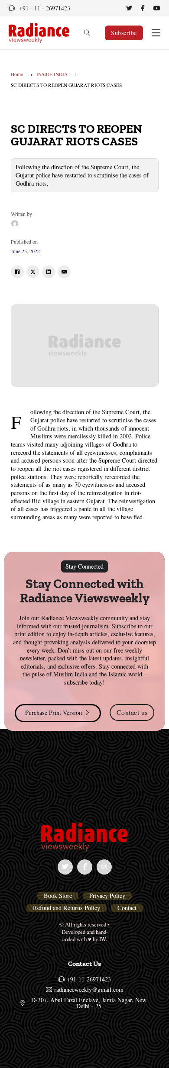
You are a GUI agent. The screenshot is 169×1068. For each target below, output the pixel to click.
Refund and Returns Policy (66, 908)
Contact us (132, 712)
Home (17, 74)
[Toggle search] (87, 33)
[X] (32, 271)
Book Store (58, 896)
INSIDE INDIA (52, 74)
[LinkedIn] (48, 271)
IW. (103, 939)
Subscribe (124, 33)
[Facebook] (17, 271)
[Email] (64, 271)
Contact (126, 908)
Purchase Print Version (53, 712)
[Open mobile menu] (156, 32)
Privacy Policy (107, 896)
